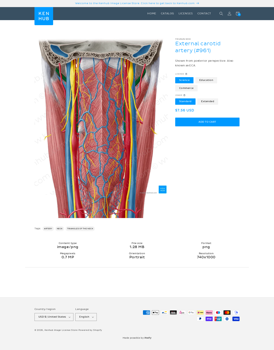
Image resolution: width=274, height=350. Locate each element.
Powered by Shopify (90, 330)
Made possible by (137, 338)
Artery (48, 229)
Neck (60, 229)
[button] (221, 14)
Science (184, 79)
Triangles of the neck (80, 229)
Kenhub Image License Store (61, 330)
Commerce (186, 87)
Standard (185, 101)
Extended (207, 101)
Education (206, 79)
